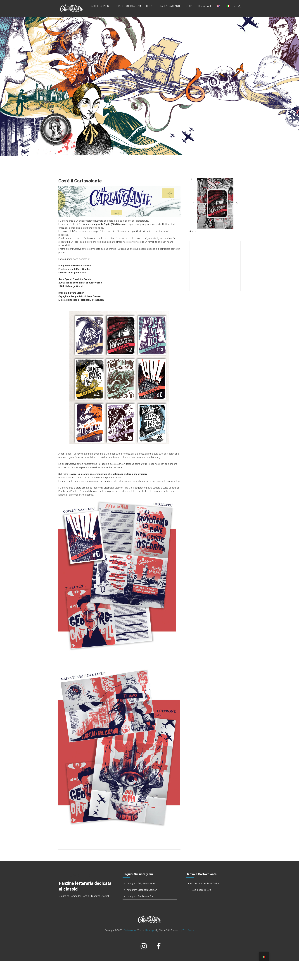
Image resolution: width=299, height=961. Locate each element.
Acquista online (100, 6)
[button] (237, 203)
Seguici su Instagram (128, 6)
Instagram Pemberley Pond (140, 896)
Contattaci (204, 6)
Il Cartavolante (129, 930)
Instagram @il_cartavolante (140, 883)
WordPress (188, 930)
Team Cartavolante (168, 6)
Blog (149, 6)
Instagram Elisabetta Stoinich (141, 889)
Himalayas (150, 930)
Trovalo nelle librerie (200, 889)
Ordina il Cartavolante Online (204, 883)
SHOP (189, 6)
